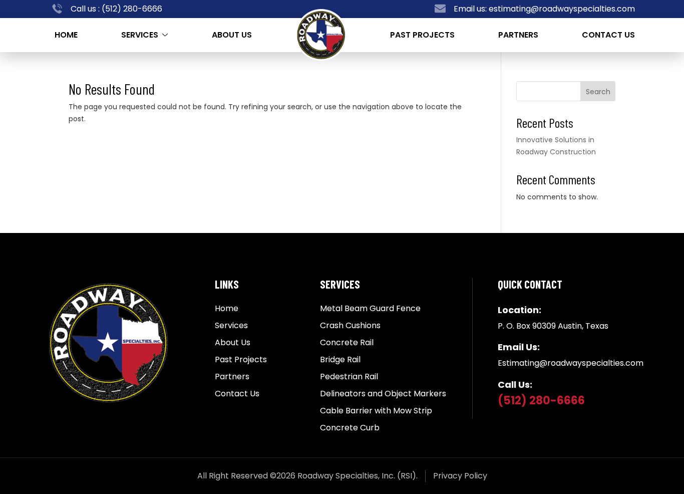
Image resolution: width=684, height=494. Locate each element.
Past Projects (422, 35)
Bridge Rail (340, 359)
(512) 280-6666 (131, 9)
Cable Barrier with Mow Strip (376, 410)
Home (66, 35)
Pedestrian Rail (349, 376)
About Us (232, 35)
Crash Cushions (350, 325)
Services (139, 35)
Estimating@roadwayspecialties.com (570, 363)
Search (598, 92)
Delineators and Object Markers (383, 393)
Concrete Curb (350, 427)
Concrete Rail (347, 342)
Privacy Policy (460, 475)
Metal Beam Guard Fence (370, 308)
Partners (518, 35)
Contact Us (608, 35)
